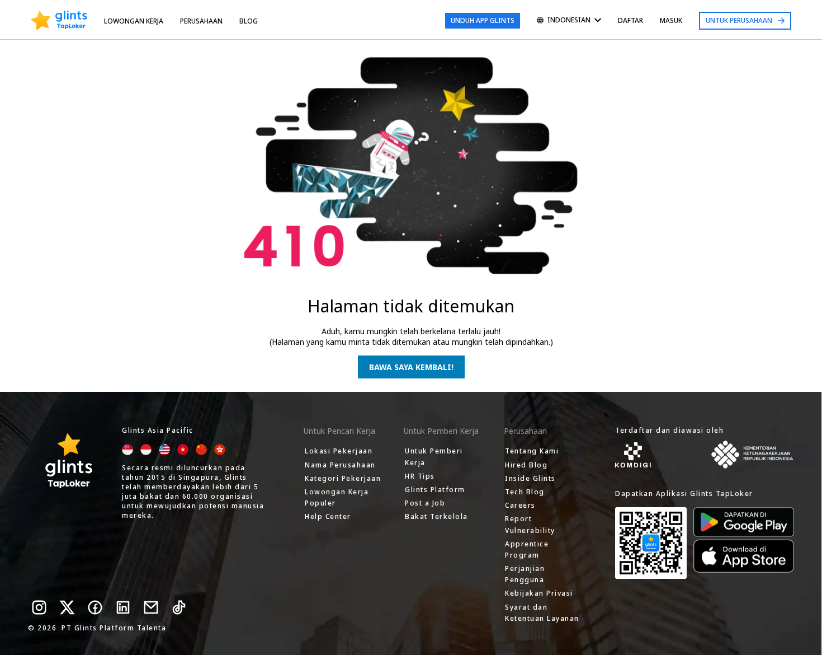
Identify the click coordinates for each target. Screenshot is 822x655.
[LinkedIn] (123, 607)
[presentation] (59, 21)
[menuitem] (569, 21)
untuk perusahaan (739, 20)
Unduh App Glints (482, 20)
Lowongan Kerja (133, 21)
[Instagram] (39, 607)
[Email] (151, 607)
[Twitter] (67, 607)
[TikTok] (179, 607)
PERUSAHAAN (201, 21)
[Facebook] (95, 607)
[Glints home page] (59, 21)
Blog (248, 21)
